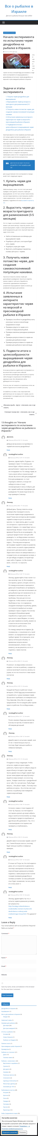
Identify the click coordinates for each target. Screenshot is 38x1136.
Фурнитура (6, 1110)
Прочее (5, 1107)
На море (5, 1034)
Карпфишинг (5, 1011)
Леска (5, 1098)
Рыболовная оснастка (8, 1090)
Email (3, 966)
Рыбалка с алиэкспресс (8, 1061)
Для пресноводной (9, 1028)
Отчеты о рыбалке (7, 1032)
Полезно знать (5, 1043)
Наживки (6, 1072)
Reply (8, 450)
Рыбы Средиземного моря (9, 1113)
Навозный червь (6, 1020)
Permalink (25, 440)
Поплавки (6, 1104)
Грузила (5, 1066)
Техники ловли (7, 1057)
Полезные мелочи (8, 1075)
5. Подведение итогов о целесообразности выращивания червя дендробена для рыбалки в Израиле (20, 127)
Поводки (5, 1101)
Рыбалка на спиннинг (8, 1052)
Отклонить (22, 1132)
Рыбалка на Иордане (9, 1040)
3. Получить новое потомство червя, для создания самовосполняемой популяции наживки (20, 111)
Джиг (4, 1054)
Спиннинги (6, 1078)
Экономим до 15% (8, 1086)
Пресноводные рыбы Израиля (10, 1046)
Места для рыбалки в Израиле (10, 1014)
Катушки (5, 1092)
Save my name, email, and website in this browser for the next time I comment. (17, 988)
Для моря (6, 1025)
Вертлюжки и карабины (10, 1063)
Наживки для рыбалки (8, 1023)
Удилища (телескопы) (9, 1081)
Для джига (6, 1069)
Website (4, 975)
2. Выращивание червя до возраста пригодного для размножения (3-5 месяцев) (18, 104)
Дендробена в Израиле (9, 32)
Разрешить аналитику (10, 1132)
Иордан (5, 1017)
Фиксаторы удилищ (9, 1084)
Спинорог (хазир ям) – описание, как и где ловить (19, 413)
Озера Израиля (8, 1037)
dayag (15, 51)
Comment (5, 933)
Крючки (5, 1095)
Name (4, 958)
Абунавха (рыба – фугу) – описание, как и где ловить (19, 406)
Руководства (5, 1049)
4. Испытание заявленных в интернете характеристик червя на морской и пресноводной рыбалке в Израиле (19, 119)
